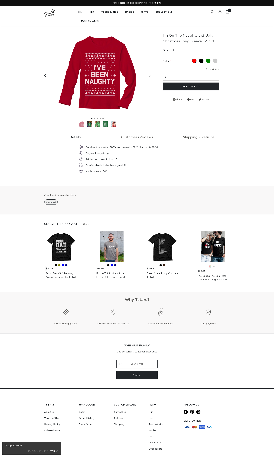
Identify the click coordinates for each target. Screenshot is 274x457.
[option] (97, 73)
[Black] (56, 265)
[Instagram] (198, 412)
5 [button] (103, 118)
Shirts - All (51, 202)
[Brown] (164, 265)
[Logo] (58, 13)
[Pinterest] (192, 412)
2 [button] (94, 118)
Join (137, 375)
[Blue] (63, 265)
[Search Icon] (212, 11)
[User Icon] (220, 12)
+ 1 (214, 266)
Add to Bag (191, 86)
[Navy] (66, 265)
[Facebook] (185, 412)
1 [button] (91, 118)
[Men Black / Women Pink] (210, 266)
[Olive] (59, 265)
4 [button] (100, 118)
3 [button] (97, 118)
